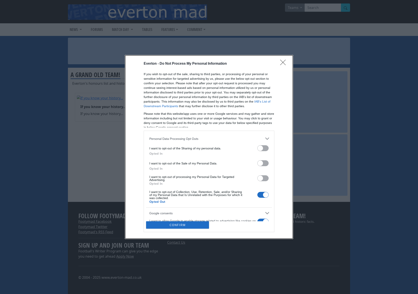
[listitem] (209, 138)
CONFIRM (178, 225)
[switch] (263, 148)
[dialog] (209, 147)
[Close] (284, 64)
